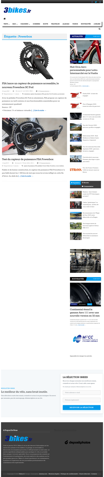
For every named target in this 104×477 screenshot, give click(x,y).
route (57, 166)
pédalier (40, 166)
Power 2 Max (46, 166)
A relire (97, 24)
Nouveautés (86, 24)
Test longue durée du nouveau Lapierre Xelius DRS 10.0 (91, 226)
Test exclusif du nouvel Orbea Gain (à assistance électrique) (90, 236)
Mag (14, 24)
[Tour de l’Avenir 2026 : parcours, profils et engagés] (76, 127)
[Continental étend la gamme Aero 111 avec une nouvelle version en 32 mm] (76, 116)
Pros (80, 62)
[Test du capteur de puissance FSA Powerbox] (34, 136)
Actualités (74, 62)
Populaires (76, 183)
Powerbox (54, 94)
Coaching (24, 24)
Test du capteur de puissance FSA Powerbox (28, 159)
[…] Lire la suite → (38, 110)
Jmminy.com (43, 474)
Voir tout (96, 36)
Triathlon (55, 24)
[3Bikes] (18, 438)
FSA (43, 94)
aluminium (27, 94)
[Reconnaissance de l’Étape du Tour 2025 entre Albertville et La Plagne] (76, 215)
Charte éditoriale (84, 474)
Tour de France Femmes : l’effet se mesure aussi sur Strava (91, 170)
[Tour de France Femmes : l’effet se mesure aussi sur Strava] (76, 169)
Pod (50, 94)
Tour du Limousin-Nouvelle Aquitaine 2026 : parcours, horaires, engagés (91, 149)
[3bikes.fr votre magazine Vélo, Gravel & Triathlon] (4, 18)
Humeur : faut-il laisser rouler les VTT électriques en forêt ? (91, 194)
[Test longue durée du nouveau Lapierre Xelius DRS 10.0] (76, 226)
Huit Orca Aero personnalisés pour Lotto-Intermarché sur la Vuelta (84, 70)
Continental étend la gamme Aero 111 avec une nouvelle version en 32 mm (92, 117)
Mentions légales (54, 474)
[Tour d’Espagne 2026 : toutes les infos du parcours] (76, 106)
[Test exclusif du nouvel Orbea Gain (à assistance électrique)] (76, 236)
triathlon (61, 166)
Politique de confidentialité (69, 474)
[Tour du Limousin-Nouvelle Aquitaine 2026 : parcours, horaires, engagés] (76, 148)
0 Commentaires (43, 91)
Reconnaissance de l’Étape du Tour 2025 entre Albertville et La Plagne (91, 215)
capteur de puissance (36, 94)
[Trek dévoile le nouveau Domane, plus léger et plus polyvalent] (76, 158)
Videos (75, 24)
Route (45, 24)
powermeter (61, 94)
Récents (86, 182)
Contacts (94, 474)
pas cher (46, 94)
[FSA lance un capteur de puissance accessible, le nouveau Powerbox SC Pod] (34, 60)
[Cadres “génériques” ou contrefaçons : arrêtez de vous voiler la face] (76, 205)
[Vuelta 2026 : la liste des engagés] (76, 95)
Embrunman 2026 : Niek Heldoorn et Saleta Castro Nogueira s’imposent (91, 138)
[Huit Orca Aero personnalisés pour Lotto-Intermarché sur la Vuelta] (85, 52)
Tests (6, 24)
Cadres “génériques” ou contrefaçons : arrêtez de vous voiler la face (91, 205)
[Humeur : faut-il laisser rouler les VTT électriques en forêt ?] (76, 194)
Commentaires (88, 186)
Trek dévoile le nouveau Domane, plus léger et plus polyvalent (91, 159)
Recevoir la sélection (82, 407)
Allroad (66, 24)
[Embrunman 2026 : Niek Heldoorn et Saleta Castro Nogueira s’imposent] (76, 137)
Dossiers (36, 24)
